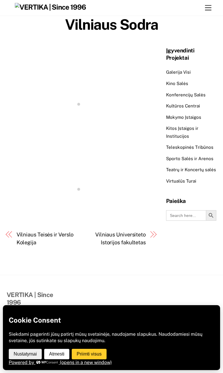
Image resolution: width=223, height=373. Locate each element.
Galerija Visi (178, 72)
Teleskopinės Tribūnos (189, 147)
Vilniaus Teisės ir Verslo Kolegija (45, 238)
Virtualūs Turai (181, 180)
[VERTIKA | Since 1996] (50, 7)
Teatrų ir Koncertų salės (191, 169)
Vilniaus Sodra (111, 24)
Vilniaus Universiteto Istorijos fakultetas (120, 238)
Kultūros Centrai (183, 105)
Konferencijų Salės (186, 94)
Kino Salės (177, 83)
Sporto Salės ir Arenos (189, 158)
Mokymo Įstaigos (183, 117)
